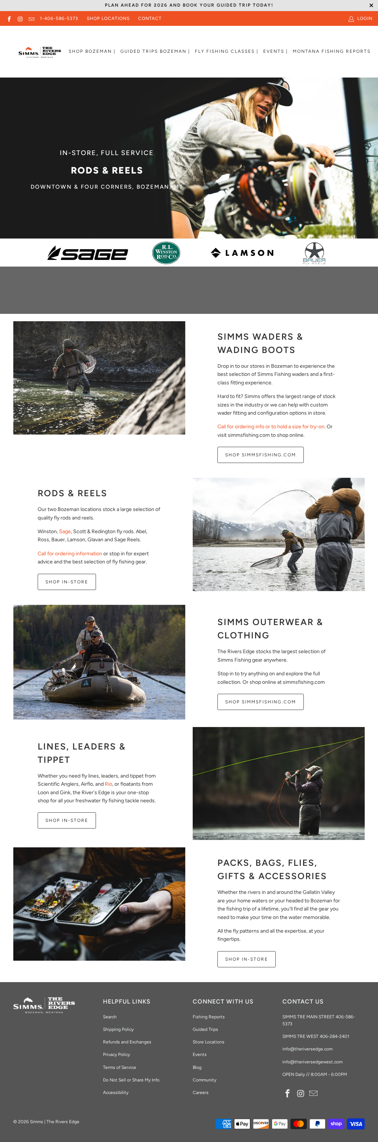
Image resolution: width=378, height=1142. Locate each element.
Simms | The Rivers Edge (54, 1121)
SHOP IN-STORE (66, 581)
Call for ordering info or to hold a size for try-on (270, 426)
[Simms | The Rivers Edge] (39, 55)
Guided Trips (205, 1029)
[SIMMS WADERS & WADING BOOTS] (99, 378)
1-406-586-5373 (59, 18)
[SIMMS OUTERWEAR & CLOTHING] (99, 662)
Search (110, 1016)
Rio (108, 784)
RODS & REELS (72, 493)
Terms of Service (119, 1067)
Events (200, 1054)
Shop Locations (108, 18)
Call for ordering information (70, 554)
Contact (150, 18)
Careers (201, 1092)
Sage (65, 531)
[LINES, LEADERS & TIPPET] (279, 783)
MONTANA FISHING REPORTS (332, 51)
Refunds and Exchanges (127, 1042)
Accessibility (115, 1092)
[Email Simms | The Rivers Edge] (31, 18)
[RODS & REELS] (279, 534)
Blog (197, 1067)
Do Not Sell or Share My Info (131, 1080)
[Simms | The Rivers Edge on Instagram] (20, 18)
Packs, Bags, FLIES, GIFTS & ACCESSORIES (272, 869)
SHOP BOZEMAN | (92, 51)
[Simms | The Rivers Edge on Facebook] (9, 18)
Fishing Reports (209, 1016)
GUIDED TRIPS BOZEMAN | (155, 51)
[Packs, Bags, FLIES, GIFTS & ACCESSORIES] (99, 904)
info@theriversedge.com (307, 1049)
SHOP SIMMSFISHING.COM (260, 454)
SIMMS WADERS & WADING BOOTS (260, 343)
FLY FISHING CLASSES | (226, 51)
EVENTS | (275, 51)
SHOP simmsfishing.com (260, 701)
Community (204, 1080)
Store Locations (208, 1042)
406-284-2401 (334, 1036)
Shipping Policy (118, 1029)
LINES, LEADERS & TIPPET (82, 753)
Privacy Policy (116, 1054)
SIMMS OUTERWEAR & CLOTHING (270, 629)
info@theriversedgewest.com (312, 1061)
